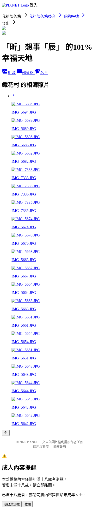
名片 (44, 73)
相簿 (12, 73)
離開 (28, 504)
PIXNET (32, 442)
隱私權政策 (41, 447)
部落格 (28, 73)
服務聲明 (59, 447)
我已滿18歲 (12, 504)
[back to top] (6, 433)
